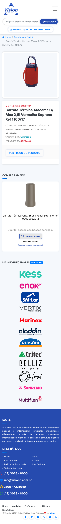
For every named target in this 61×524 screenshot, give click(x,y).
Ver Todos (36, 262)
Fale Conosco (11, 460)
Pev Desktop (38, 464)
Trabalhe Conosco (13, 468)
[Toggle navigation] (55, 9)
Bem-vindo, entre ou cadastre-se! (31, 29)
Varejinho (16, 506)
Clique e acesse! (30, 236)
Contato (36, 460)
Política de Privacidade (15, 464)
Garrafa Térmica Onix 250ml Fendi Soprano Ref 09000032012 (30, 217)
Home (7, 37)
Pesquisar (50, 21)
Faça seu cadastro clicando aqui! (30, 245)
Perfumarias (30, 506)
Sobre (35, 456)
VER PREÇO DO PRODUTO (24, 152)
